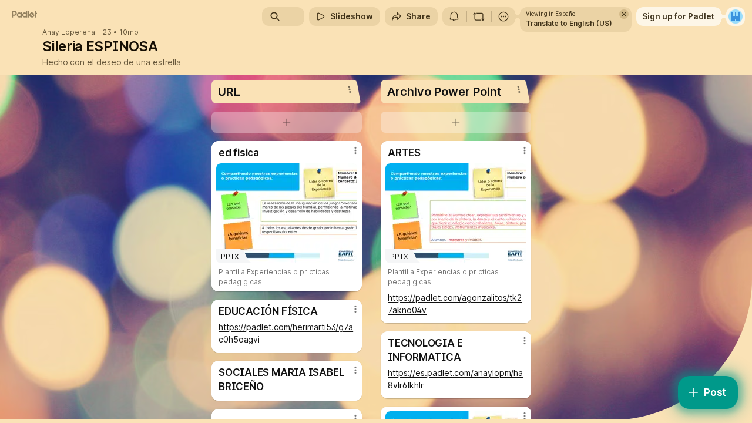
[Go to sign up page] (735, 16)
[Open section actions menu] (349, 89)
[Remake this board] (479, 16)
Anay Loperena (68, 32)
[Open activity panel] (454, 16)
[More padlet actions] (503, 16)
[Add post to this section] (287, 122)
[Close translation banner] (624, 14)
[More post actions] (355, 150)
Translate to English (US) (569, 23)
